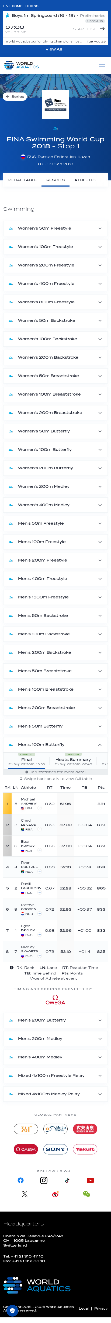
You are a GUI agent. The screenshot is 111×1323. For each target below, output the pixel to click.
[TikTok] (67, 1180)
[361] (25, 1128)
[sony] (55, 1149)
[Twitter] (24, 1194)
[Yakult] (85, 1149)
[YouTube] (90, 1180)
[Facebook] (20, 1180)
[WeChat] (86, 1194)
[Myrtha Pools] (55, 1128)
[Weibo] (55, 1194)
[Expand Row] (83, 803)
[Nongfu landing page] (85, 1128)
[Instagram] (44, 1180)
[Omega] (25, 1149)
